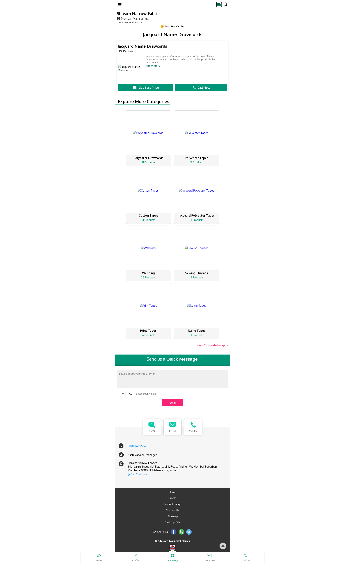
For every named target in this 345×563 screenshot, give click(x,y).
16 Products (197, 277)
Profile (172, 498)
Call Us (193, 431)
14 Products (197, 335)
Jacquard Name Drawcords (142, 46)
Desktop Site (173, 522)
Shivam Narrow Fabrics (139, 13)
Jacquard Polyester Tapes (197, 215)
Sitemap (172, 516)
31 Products (148, 162)
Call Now (203, 87)
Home (172, 492)
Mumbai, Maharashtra (135, 18)
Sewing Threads (196, 273)
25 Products (148, 277)
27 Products (196, 162)
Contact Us (172, 510)
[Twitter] (189, 532)
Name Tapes (196, 330)
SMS (152, 431)
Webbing (148, 273)
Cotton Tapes (148, 215)
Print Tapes (148, 330)
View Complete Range (212, 345)
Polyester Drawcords (148, 158)
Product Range (172, 504)
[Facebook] (173, 532)
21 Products (196, 220)
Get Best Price (149, 87)
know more (153, 65)
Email (172, 431)
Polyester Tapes (196, 158)
